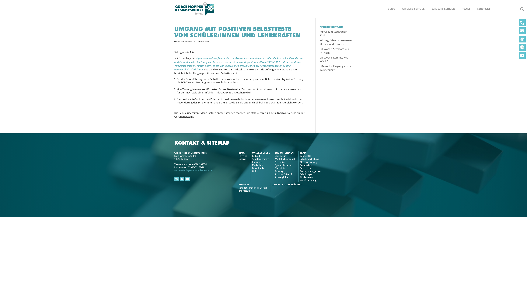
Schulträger (306, 174)
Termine (243, 155)
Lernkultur (280, 155)
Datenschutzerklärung (287, 184)
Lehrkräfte (305, 155)
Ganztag (279, 171)
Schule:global (281, 177)
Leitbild (256, 155)
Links (255, 171)
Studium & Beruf (283, 174)
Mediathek (257, 165)
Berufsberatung (308, 180)
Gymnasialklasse (283, 165)
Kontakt (483, 9)
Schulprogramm (260, 158)
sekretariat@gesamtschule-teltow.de (193, 170)
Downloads (258, 168)
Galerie (242, 158)
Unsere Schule (413, 9)
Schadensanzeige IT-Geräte (253, 187)
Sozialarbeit (306, 165)
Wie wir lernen (443, 9)
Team (466, 9)
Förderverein (306, 177)
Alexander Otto (185, 41)
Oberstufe (280, 168)
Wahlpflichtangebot (285, 158)
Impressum (244, 190)
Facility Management (310, 171)
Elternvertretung (308, 162)
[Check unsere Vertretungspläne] (522, 47)
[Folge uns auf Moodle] (522, 39)
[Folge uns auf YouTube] (522, 55)
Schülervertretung (309, 158)
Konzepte (257, 162)
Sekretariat (306, 168)
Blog (391, 9)
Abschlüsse (280, 162)
